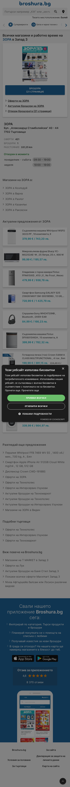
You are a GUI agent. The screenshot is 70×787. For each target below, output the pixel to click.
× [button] (63, 368)
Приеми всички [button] (36, 397)
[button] (35, 414)
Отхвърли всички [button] (36, 406)
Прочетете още (30, 390)
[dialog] (35, 393)
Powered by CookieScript (52, 419)
